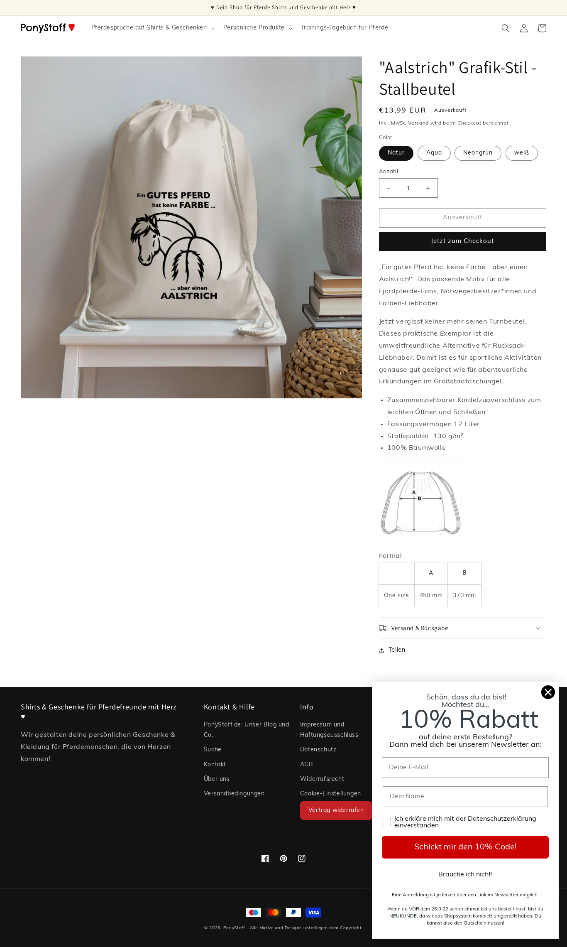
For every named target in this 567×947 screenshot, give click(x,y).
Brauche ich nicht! (465, 874)
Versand (418, 123)
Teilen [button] (397, 650)
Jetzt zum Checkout (462, 241)
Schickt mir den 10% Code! (465, 847)
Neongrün (478, 153)
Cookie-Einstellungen (330, 794)
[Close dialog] (548, 692)
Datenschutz (318, 750)
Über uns (217, 779)
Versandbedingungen (234, 794)
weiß (521, 153)
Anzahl (388, 171)
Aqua (434, 153)
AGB (306, 765)
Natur (396, 153)
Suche (213, 750)
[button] (152, 28)
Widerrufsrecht (322, 779)
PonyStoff (234, 928)
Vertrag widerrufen (336, 810)
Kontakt (215, 765)
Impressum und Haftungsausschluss (329, 730)
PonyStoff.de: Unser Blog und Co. (246, 730)
